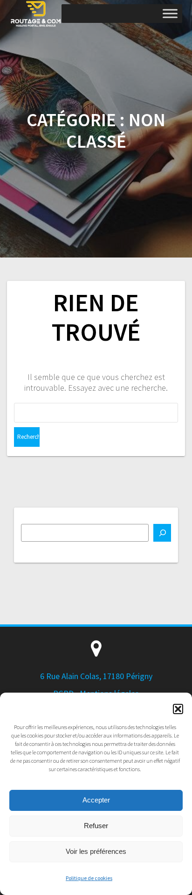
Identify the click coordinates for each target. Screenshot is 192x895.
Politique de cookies (89, 877)
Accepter (96, 800)
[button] (178, 709)
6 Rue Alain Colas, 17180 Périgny (96, 676)
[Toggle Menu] (170, 13)
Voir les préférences (96, 851)
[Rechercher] (162, 533)
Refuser (96, 826)
